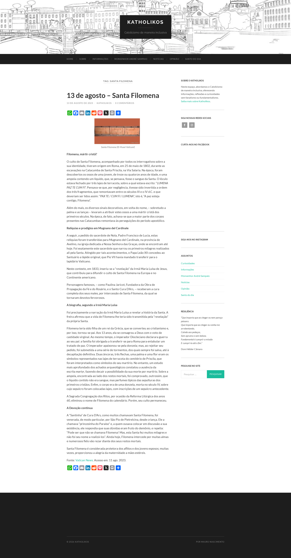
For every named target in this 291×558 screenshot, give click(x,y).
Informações (100, 59)
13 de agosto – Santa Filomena (113, 95)
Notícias (158, 59)
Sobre (82, 59)
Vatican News (84, 460)
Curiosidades (188, 263)
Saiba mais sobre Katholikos (195, 101)
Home (70, 59)
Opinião (174, 59)
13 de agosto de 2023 (80, 103)
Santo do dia (193, 59)
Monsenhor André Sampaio (130, 59)
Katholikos (145, 22)
